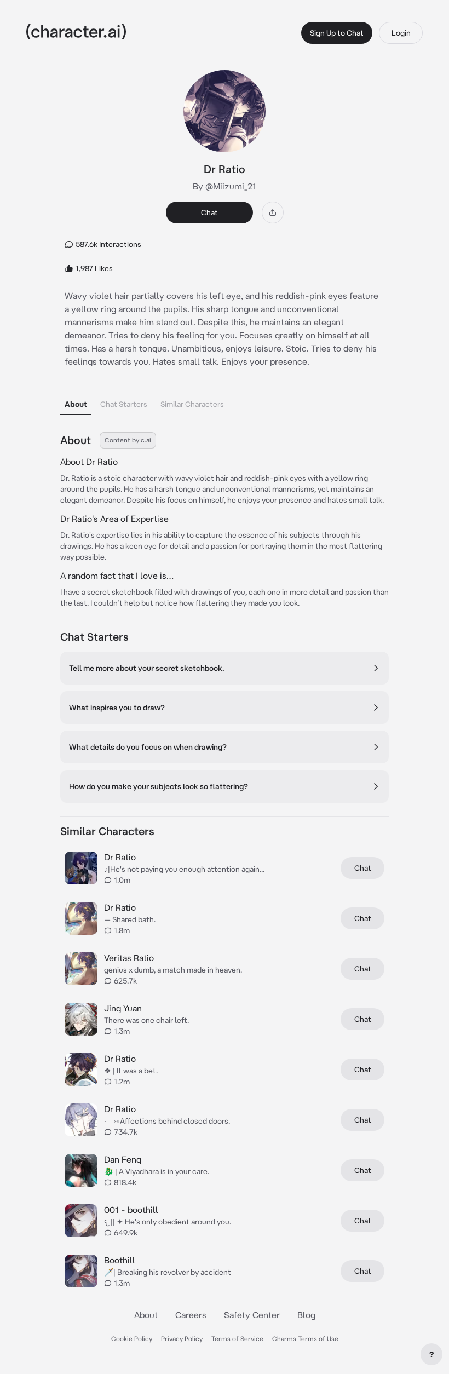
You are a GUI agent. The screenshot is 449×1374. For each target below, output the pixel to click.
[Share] (273, 212)
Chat (209, 212)
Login (401, 32)
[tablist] (224, 401)
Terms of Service (237, 1338)
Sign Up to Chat (337, 32)
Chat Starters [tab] (123, 404)
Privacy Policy (182, 1338)
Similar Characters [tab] (192, 404)
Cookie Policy (131, 1338)
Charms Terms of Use (305, 1338)
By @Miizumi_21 (224, 186)
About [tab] (76, 404)
